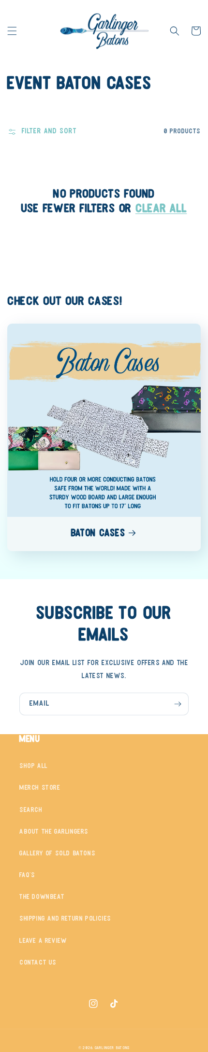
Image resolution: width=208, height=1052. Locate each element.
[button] (12, 31)
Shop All (33, 766)
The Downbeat (41, 897)
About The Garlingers (54, 832)
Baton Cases (98, 534)
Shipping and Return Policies (65, 919)
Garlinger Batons (112, 1048)
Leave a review (43, 941)
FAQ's (27, 875)
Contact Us (38, 963)
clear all (161, 209)
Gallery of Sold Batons (57, 853)
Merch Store (39, 788)
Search (31, 810)
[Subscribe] (177, 704)
